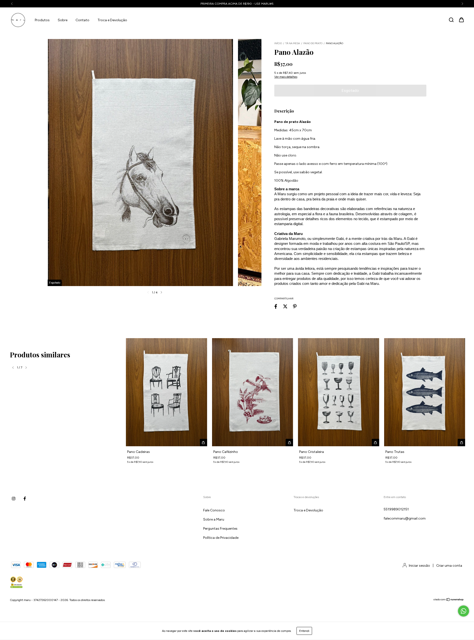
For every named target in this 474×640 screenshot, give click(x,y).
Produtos (42, 20)
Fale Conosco (214, 510)
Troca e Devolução (112, 20)
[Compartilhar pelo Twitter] (285, 306)
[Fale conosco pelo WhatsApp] (463, 611)
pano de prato (312, 43)
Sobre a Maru (213, 519)
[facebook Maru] (24, 498)
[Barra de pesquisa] (451, 20)
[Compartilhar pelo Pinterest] (294, 306)
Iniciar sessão (419, 565)
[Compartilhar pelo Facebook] (275, 306)
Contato (82, 20)
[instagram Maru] (13, 498)
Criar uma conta (449, 565)
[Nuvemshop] (448, 600)
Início (278, 43)
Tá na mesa (292, 43)
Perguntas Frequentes (220, 528)
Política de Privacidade (220, 538)
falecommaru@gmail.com (405, 518)
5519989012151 (396, 509)
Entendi (304, 631)
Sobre (62, 20)
